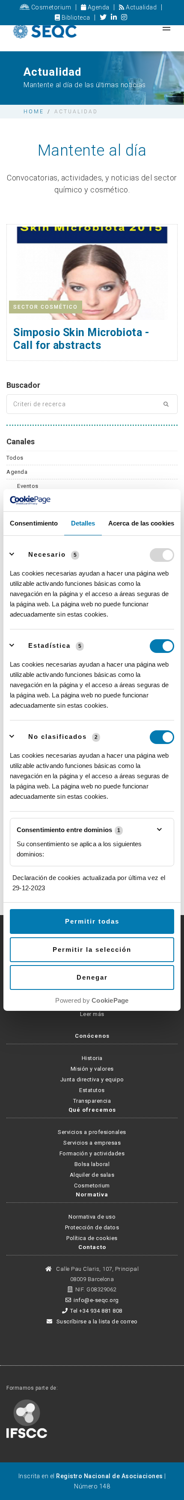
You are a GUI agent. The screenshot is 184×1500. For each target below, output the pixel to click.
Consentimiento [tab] (34, 523)
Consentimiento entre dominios (68, 829)
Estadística (49, 645)
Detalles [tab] (83, 523)
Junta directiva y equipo (92, 1079)
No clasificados (57, 736)
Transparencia (92, 1101)
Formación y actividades (92, 1153)
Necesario (47, 554)
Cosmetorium (50, 7)
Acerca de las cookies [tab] (141, 523)
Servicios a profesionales (92, 1132)
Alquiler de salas (92, 1175)
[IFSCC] (26, 1418)
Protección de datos (92, 1227)
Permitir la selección (92, 949)
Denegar (92, 977)
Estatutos (92, 1090)
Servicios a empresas (92, 1143)
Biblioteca (75, 17)
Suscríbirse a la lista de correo (96, 1321)
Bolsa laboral (92, 1164)
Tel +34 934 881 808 (96, 1311)
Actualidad (141, 7)
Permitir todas (92, 921)
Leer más (92, 1014)
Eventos (28, 486)
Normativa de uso (92, 1217)
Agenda (98, 7)
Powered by (91, 1000)
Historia (92, 1058)
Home (34, 112)
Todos (15, 458)
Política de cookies (92, 1238)
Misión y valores (92, 1069)
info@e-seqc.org (96, 1300)
